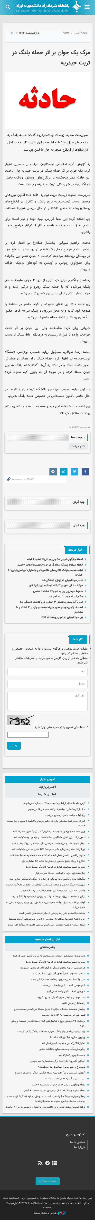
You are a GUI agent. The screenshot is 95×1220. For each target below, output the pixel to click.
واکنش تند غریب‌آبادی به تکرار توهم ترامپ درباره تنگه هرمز (53, 891)
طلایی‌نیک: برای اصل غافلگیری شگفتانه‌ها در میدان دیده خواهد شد (49, 837)
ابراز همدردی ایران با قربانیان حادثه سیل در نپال (60, 873)
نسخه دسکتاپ (48, 1181)
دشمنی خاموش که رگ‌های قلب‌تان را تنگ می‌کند (59, 974)
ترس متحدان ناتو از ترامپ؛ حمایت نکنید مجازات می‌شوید (54, 803)
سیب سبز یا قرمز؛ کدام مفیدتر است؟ (65, 1079)
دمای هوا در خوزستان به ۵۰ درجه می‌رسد (63, 1015)
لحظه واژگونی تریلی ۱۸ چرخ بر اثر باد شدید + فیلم (55, 559)
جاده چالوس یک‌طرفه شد (71, 1055)
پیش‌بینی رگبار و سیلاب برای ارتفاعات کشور (62, 1049)
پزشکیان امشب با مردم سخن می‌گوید (65, 815)
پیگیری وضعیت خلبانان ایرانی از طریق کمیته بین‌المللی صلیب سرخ (49, 1009)
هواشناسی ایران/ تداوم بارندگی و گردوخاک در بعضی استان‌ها (52, 968)
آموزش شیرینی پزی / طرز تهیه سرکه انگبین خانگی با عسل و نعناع (50, 1073)
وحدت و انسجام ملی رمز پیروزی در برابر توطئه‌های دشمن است (52, 913)
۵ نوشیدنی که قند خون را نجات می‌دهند (63, 985)
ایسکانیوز (47, 164)
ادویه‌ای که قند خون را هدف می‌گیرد (66, 991)
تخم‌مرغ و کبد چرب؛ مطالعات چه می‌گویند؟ (61, 1067)
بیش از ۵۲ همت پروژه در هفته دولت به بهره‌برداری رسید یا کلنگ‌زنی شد (47, 896)
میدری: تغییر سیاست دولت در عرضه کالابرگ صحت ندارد (55, 867)
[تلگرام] (47, 1163)
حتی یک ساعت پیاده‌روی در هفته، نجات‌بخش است (58, 980)
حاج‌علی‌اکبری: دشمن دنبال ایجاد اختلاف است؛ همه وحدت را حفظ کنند (47, 855)
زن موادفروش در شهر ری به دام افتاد (62, 617)
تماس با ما (77, 1142)
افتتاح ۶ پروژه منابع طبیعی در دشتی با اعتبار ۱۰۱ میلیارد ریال (53, 861)
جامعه (66, 33)
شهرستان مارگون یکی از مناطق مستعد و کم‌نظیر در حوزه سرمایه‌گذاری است (45, 885)
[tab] (47, 779)
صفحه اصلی (81, 33)
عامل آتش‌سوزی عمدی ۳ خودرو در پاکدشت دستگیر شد (51, 602)
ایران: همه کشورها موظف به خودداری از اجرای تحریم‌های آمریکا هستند (47, 919)
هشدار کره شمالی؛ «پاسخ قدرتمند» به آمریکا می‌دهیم (56, 809)
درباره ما (79, 1147)
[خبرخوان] (40, 1163)
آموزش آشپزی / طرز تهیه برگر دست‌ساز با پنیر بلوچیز (57, 1061)
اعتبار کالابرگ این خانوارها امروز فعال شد (63, 1043)
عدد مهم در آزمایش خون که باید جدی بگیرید (61, 997)
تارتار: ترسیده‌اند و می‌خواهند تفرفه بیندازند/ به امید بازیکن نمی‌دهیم (48, 843)
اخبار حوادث (78, 446)
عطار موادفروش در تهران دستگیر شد (62, 580)
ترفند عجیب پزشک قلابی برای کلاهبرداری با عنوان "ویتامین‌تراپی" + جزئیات (45, 1107)
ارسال (14, 745)
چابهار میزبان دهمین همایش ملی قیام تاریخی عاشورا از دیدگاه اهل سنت (46, 925)
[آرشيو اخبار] (55, 1163)
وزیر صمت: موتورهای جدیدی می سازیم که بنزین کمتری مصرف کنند (49, 832)
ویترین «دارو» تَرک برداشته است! (67, 1037)
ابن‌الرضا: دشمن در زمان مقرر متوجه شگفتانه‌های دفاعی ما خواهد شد (48, 849)
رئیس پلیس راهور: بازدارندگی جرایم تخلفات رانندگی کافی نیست (51, 1032)
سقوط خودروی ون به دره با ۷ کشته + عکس (58, 591)
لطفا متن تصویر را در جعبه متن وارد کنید (61, 727)
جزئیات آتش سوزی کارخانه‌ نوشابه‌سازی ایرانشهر (55, 585)
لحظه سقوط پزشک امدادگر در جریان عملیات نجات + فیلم (50, 565)
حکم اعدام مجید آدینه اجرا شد (65, 596)
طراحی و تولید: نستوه (45, 1213)
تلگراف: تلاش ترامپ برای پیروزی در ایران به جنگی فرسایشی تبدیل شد (47, 879)
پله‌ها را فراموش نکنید (73, 1003)
